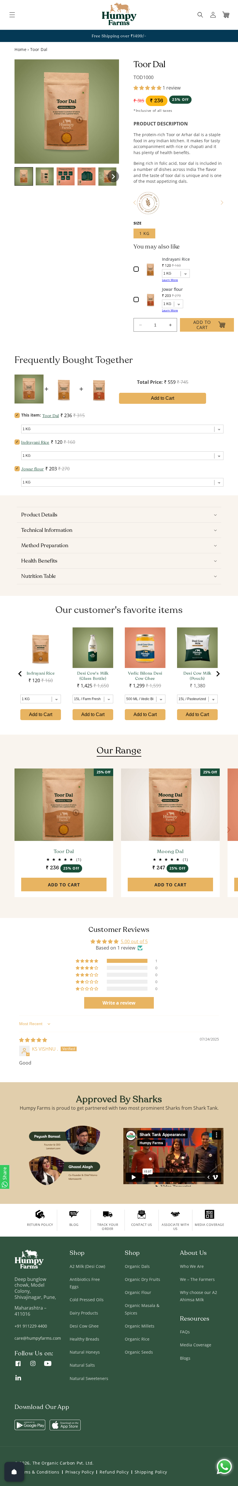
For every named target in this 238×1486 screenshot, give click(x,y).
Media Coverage (195, 1345)
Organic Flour (138, 1292)
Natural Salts (82, 1365)
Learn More (170, 280)
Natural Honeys (85, 1352)
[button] (12, 14)
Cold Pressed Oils (87, 1299)
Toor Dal (64, 852)
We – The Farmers (197, 1279)
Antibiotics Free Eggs (85, 1283)
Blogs (185, 1358)
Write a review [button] (119, 1003)
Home (20, 49)
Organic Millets (139, 1326)
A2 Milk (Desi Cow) (87, 1266)
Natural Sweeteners (89, 1378)
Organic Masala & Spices (142, 1309)
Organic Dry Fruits (142, 1279)
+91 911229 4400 (31, 1326)
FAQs (185, 1332)
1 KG (144, 233)
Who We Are (192, 1266)
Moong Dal (170, 852)
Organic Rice (137, 1339)
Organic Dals (137, 1266)
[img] (33, 1040)
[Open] (14, 1472)
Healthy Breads (84, 1339)
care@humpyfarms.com (38, 1338)
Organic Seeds (139, 1352)
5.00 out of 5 (134, 941)
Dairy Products (84, 1313)
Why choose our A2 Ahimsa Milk (198, 1296)
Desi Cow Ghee (84, 1326)
